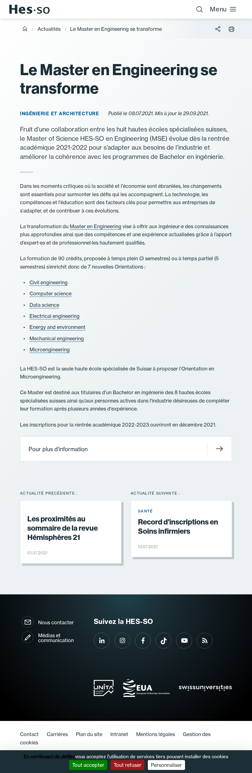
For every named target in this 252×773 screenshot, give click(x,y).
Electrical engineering (55, 316)
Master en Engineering (95, 226)
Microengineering (50, 349)
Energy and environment (57, 327)
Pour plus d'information (58, 449)
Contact (29, 734)
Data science (44, 305)
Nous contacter (56, 622)
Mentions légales (155, 734)
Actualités (49, 29)
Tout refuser (127, 765)
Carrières (57, 734)
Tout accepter (88, 765)
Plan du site (89, 734)
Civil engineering (49, 282)
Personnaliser (166, 765)
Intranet (119, 734)
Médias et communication (56, 638)
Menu (218, 9)
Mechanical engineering (57, 338)
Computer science (51, 293)
